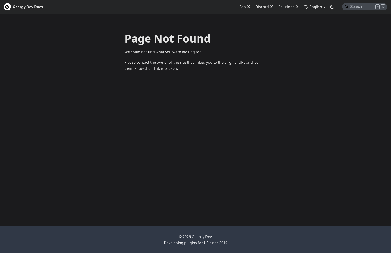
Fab (243, 6)
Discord (262, 6)
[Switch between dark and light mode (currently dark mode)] (332, 6)
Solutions (286, 6)
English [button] (316, 6)
